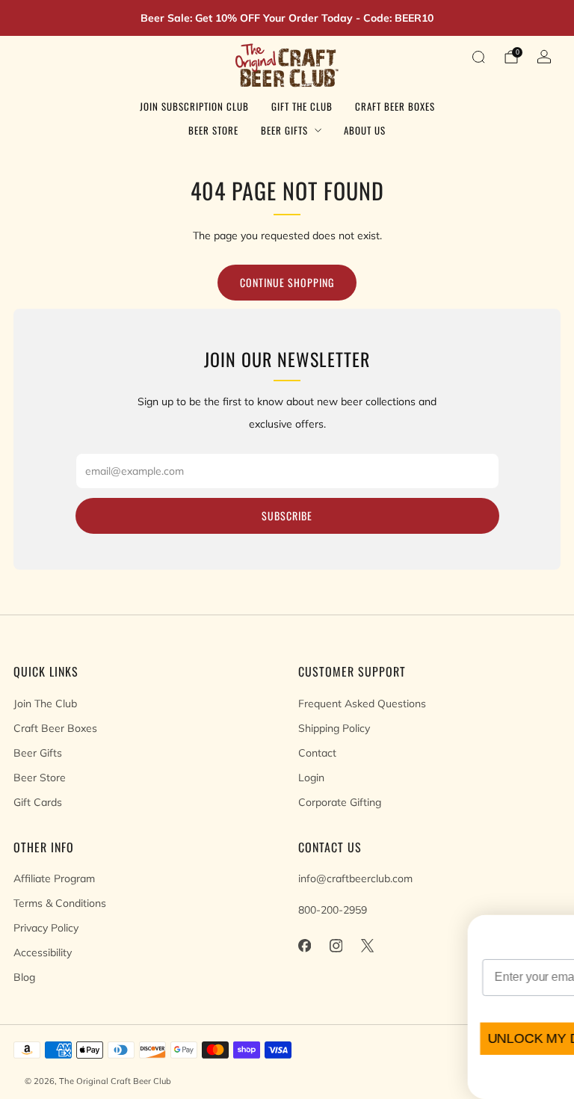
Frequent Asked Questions (362, 703)
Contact (317, 753)
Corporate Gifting (339, 802)
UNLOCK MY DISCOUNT (322, 1038)
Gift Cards (37, 802)
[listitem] (287, 18)
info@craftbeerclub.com (355, 878)
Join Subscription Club (194, 106)
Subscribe (287, 515)
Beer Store (213, 130)
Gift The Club (302, 106)
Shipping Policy (334, 728)
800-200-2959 (332, 910)
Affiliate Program (54, 878)
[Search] (478, 56)
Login (311, 777)
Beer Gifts (284, 130)
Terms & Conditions (59, 903)
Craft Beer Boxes (395, 106)
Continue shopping (287, 282)
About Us (365, 130)
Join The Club (45, 703)
